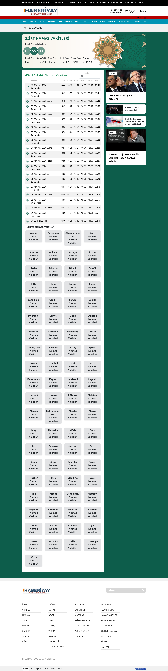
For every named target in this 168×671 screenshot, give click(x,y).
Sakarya (53, 449)
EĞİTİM (145, 21)
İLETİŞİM (105, 647)
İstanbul (53, 366)
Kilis (72, 544)
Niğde (72, 433)
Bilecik (72, 271)
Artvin (92, 255)
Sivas (53, 465)
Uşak (92, 481)
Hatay (72, 351)
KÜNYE (104, 641)
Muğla (92, 414)
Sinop (33, 465)
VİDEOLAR (79, 615)
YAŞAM (94, 21)
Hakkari (53, 351)
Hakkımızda (106, 636)
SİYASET (42, 21)
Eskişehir (53, 335)
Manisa (33, 414)
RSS (26, 668)
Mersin (33, 366)
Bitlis (33, 287)
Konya (53, 398)
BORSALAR (71, 3)
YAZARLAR (79, 604)
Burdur (72, 287)
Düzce (33, 560)
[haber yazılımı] (140, 668)
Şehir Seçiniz (85, 73)
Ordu (92, 433)
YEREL (86, 21)
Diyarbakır (33, 319)
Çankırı (53, 303)
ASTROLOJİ (82, 3)
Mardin (72, 414)
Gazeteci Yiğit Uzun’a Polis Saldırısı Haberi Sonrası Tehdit (124, 158)
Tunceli (53, 481)
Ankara (53, 255)
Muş (33, 433)
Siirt (92, 449)
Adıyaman (53, 236)
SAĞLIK (137, 21)
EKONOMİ (51, 21)
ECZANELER (93, 3)
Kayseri (53, 382)
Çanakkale (33, 303)
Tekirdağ (72, 465)
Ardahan (72, 529)
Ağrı (92, 236)
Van (33, 497)
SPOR (60, 21)
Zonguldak (73, 497)
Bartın (53, 529)
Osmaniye (92, 544)
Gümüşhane (33, 351)
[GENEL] (126, 139)
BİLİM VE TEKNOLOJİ (107, 21)
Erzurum (33, 335)
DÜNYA (78, 21)
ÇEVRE (51, 615)
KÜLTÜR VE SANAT (124, 21)
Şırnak (33, 529)
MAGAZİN (68, 21)
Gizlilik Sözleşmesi (109, 631)
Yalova (33, 544)
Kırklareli (73, 382)
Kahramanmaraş (53, 415)
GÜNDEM (33, 21)
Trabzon (33, 481)
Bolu (53, 287)
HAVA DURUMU (116, 3)
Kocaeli (33, 398)
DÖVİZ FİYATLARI (28, 3)
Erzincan (92, 319)
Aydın (33, 271)
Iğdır (92, 529)
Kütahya (72, 398)
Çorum (72, 303)
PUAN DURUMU (130, 3)
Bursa (92, 287)
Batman (92, 513)
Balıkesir (53, 271)
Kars (92, 366)
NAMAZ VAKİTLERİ (145, 3)
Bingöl (92, 271)
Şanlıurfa (73, 481)
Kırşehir (92, 382)
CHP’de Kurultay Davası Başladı (132, 108)
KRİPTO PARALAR (43, 3)
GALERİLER (104, 3)
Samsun (72, 449)
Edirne (53, 319)
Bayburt (33, 513)
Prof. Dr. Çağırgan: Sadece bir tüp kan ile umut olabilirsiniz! (134, 121)
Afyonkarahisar (72, 238)
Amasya (33, 255)
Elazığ (72, 319)
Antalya (72, 255)
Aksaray (92, 497)
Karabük (53, 544)
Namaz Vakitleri (35, 28)
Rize (33, 449)
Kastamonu (33, 382)
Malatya (92, 398)
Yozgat (53, 497)
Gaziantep (72, 335)
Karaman (53, 513)
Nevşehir (53, 433)
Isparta (92, 351)
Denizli (92, 303)
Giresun (92, 335)
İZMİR (25, 21)
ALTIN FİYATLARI (58, 3)
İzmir (72, 366)
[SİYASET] (126, 80)
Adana (33, 236)
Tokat (92, 465)
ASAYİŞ (51, 626)
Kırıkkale (73, 513)
